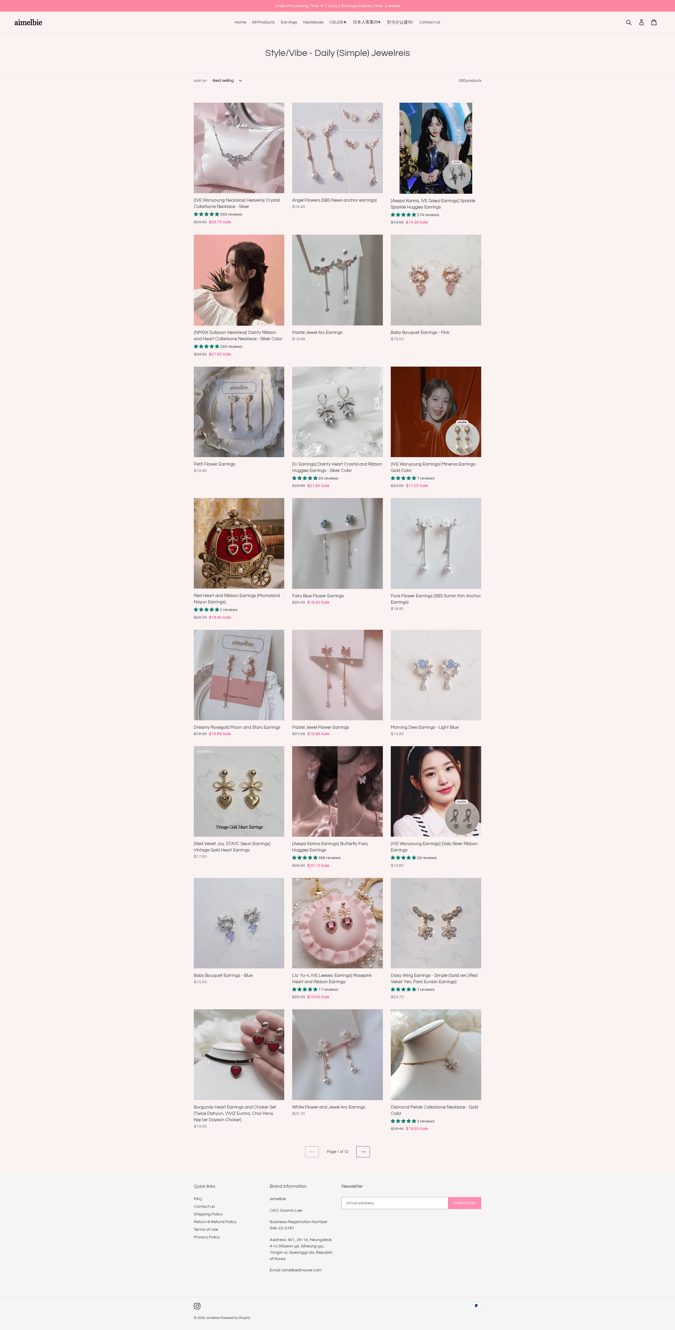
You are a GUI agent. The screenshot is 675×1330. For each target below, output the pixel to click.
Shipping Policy (208, 1214)
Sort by (200, 81)
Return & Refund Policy (215, 1222)
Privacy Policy (207, 1237)
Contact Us (204, 1206)
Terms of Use (206, 1229)
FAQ (198, 1199)
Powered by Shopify (235, 1318)
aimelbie (212, 1318)
